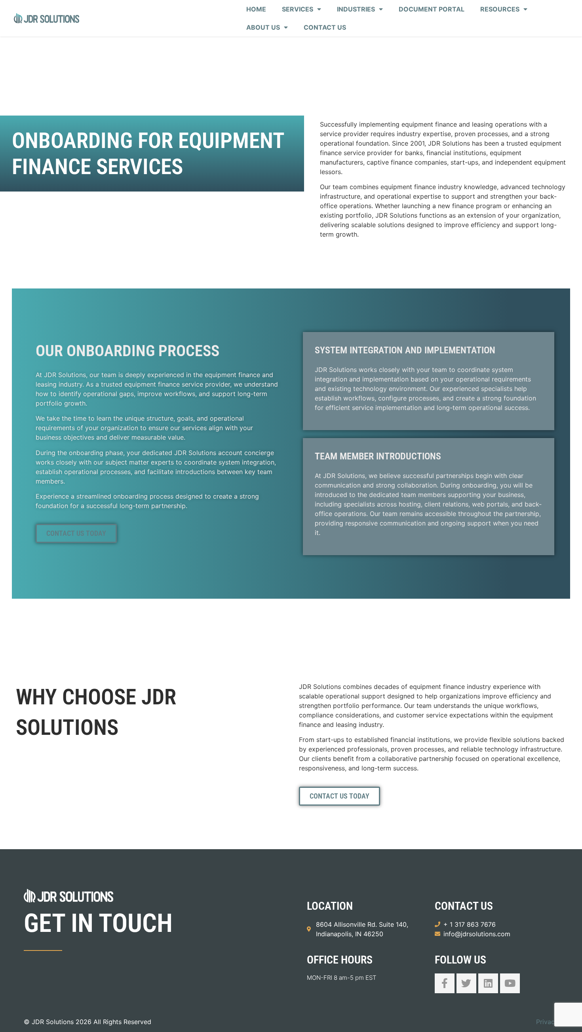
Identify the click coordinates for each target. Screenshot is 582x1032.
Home (256, 9)
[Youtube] (510, 983)
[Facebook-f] (445, 983)
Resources (499, 9)
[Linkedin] (488, 983)
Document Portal (431, 9)
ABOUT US (263, 27)
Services (297, 9)
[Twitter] (466, 983)
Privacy (547, 1022)
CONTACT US (325, 27)
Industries (356, 9)
